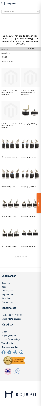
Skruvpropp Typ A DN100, (9, 246)
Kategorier (5, 53)
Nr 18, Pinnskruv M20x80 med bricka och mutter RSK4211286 (29, 92)
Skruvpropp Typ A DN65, (9, 187)
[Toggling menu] (36, 4)
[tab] (20, 49)
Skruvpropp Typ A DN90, (28, 216)
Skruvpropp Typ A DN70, (28, 187)
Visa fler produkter (20, 257)
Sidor (4, 57)
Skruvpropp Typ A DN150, (29, 124)
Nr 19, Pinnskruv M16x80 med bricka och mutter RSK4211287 (10, 125)
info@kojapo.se (14, 319)
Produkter (4, 49)
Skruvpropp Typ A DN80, (9, 216)
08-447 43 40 (15, 315)
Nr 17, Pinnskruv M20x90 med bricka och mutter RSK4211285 (10, 92)
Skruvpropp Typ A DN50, (28, 157)
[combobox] (20, 12)
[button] (32, 48)
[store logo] (9, 4)
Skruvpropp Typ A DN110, (28, 246)
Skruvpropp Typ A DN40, (9, 157)
